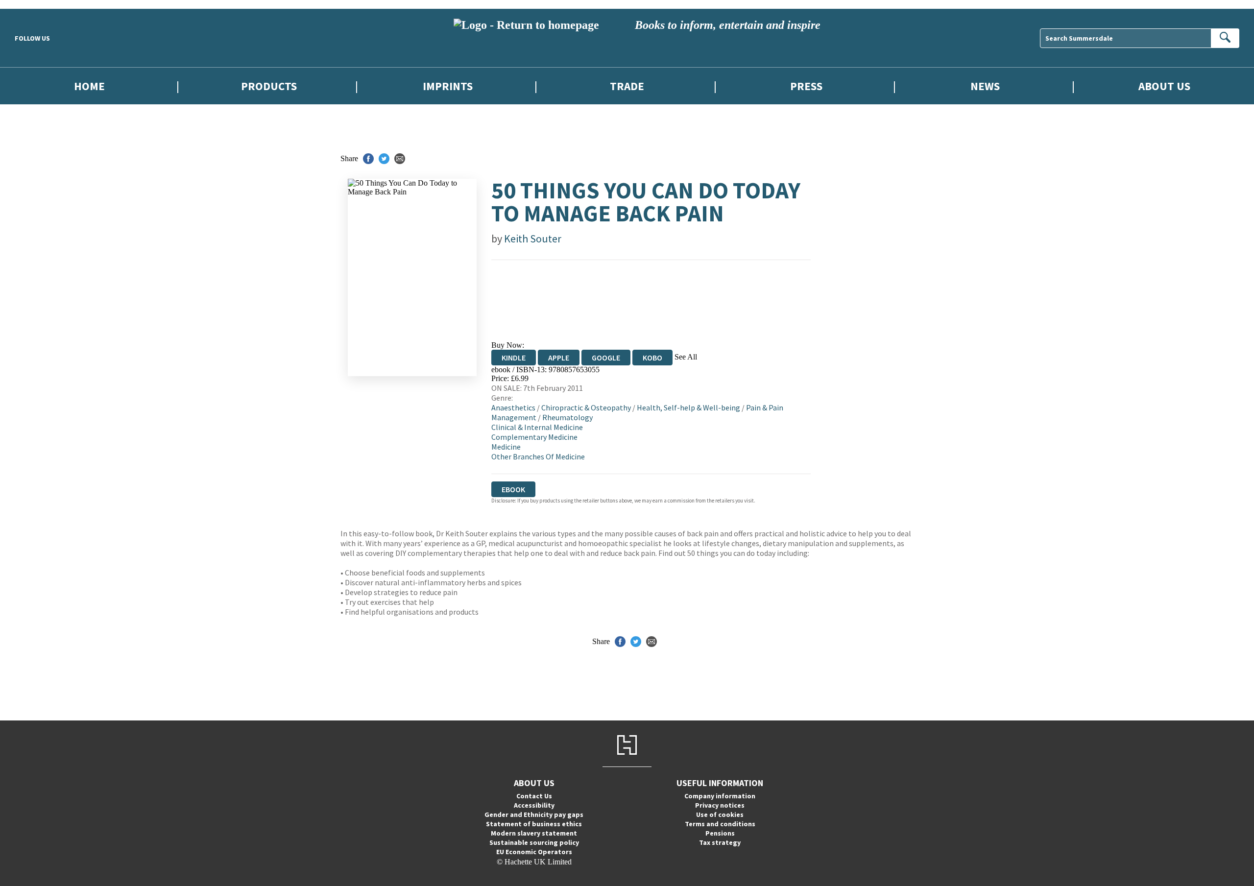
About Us (1164, 86)
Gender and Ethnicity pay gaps (533, 814)
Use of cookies (720, 814)
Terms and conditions (720, 823)
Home (89, 86)
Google (606, 357)
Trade (627, 86)
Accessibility (534, 805)
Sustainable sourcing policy (534, 842)
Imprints (448, 86)
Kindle (514, 357)
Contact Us (534, 795)
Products (269, 86)
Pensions (720, 833)
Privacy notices (720, 805)
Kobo (652, 357)
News (985, 86)
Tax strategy (720, 842)
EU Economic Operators (534, 851)
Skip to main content (32, 4)
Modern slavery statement (534, 833)
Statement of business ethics (534, 823)
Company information (719, 795)
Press (806, 86)
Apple (558, 357)
